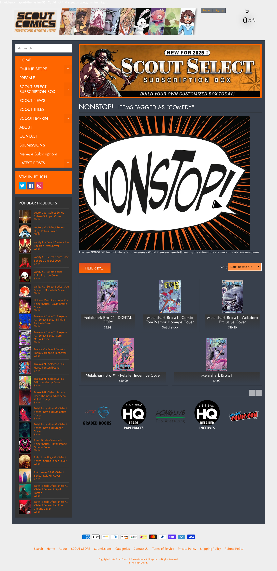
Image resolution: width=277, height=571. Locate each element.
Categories (122, 548)
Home (51, 548)
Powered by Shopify (138, 562)
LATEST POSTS (45, 164)
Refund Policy (234, 548)
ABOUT (25, 127)
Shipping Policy (210, 548)
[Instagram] (39, 185)
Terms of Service (163, 548)
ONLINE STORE (45, 70)
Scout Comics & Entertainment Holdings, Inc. (137, 559)
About (63, 548)
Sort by (224, 267)
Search (38, 548)
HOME (25, 60)
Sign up (219, 10)
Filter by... (94, 268)
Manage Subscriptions (38, 154)
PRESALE (27, 78)
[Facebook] (30, 185)
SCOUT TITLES (31, 109)
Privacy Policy (187, 548)
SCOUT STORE (80, 548)
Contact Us (141, 548)
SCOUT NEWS (32, 101)
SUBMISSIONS (32, 145)
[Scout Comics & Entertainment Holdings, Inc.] (105, 22)
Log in (206, 10)
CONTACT (28, 136)
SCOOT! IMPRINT (45, 119)
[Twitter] (22, 185)
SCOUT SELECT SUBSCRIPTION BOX (45, 89)
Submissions (103, 548)
